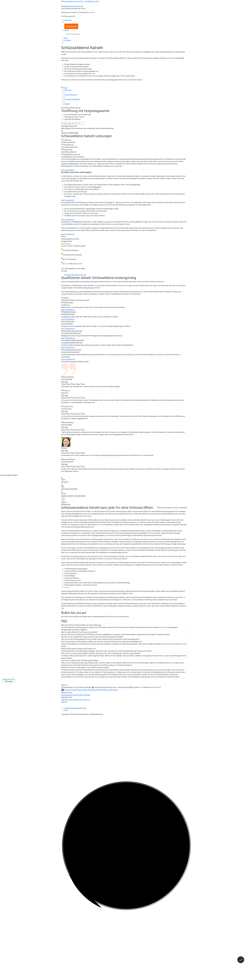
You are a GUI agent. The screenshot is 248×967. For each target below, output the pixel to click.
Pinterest (99, 690)
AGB (62, 699)
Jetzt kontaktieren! (68, 310)
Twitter (85, 690)
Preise (66, 30)
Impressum (69, 699)
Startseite (67, 20)
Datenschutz (78, 699)
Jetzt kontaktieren (67, 170)
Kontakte (67, 40)
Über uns (86, 699)
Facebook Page (69, 690)
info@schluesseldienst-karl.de (72, 6)
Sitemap (87, 695)
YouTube (114, 690)
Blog (66, 38)
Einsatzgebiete (71, 26)
